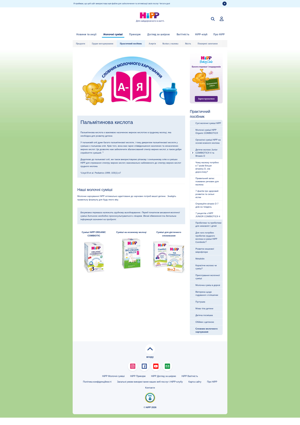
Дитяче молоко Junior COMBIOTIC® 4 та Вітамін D (206, 152)
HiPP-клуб (201, 34)
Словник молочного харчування (206, 330)
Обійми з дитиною (204, 322)
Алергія (152, 43)
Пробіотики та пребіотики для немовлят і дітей (208, 224)
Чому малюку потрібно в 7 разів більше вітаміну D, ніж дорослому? (207, 167)
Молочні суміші (113, 34)
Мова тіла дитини (204, 308)
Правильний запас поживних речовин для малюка (207, 181)
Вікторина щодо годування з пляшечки (206, 293)
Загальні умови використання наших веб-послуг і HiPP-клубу (150, 381)
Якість (188, 43)
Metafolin (200, 258)
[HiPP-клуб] (221, 18)
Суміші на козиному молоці (131, 232)
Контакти (150, 387)
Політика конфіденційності (97, 381)
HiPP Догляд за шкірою (163, 376)
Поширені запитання (208, 43)
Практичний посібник (131, 43)
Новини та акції (86, 34)
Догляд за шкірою (158, 34)
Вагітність (183, 34)
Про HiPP (219, 34)
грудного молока (89, 166)
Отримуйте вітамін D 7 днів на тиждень (206, 205)
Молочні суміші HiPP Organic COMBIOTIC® (206, 131)
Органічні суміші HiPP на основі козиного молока (208, 141)
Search (213, 19)
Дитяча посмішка (204, 315)
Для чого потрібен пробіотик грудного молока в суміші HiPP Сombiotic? (206, 237)
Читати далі (164, 4)
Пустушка (200, 301)
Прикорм (135, 34)
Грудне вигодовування (102, 43)
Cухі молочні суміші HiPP (208, 123)
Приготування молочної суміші (207, 277)
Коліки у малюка (170, 43)
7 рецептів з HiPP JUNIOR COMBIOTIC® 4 (207, 215)
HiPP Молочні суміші (113, 376)
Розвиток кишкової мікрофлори (204, 250)
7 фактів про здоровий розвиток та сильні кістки (206, 194)
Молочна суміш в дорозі (207, 285)
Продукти (80, 43)
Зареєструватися (206, 99)
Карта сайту (194, 381)
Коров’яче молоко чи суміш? (206, 267)
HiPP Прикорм (137, 376)
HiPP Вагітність (190, 376)
